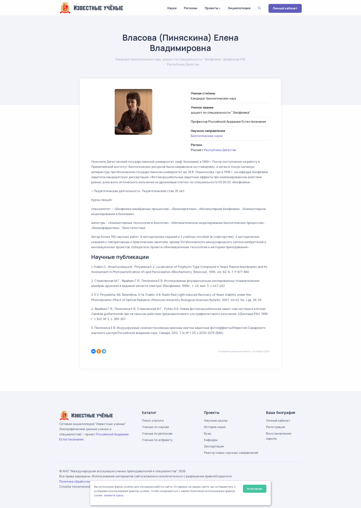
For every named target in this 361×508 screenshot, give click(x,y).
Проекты (211, 8)
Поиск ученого (153, 420)
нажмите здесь (114, 495)
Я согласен (254, 489)
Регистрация (275, 427)
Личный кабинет (285, 8)
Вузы (207, 433)
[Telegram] (104, 351)
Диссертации (214, 446)
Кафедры (211, 440)
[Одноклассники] (98, 351)
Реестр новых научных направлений (231, 453)
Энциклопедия (239, 8)
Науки (171, 8)
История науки (215, 427)
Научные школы (216, 420)
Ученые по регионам (157, 433)
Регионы (190, 8)
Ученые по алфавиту (157, 440)
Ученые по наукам (155, 427)
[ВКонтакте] (93, 351)
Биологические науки (207, 136)
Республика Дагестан (220, 150)
